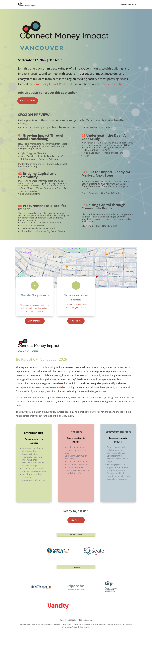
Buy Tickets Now (28, 101)
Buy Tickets (75, 321)
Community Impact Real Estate (53, 84)
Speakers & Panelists (128, 4)
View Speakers (35, 321)
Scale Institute (112, 84)
